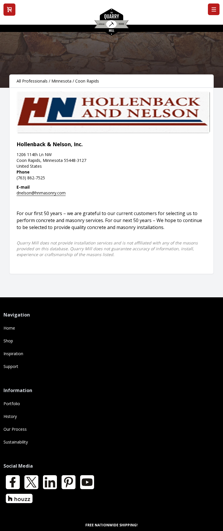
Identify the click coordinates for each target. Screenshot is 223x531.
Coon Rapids (87, 81)
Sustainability (15, 442)
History (10, 416)
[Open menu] (214, 9)
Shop (8, 341)
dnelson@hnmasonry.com (41, 193)
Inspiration (13, 353)
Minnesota (61, 81)
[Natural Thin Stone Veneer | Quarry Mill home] (111, 24)
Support (10, 366)
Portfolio (11, 403)
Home (9, 328)
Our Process (15, 429)
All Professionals (32, 81)
